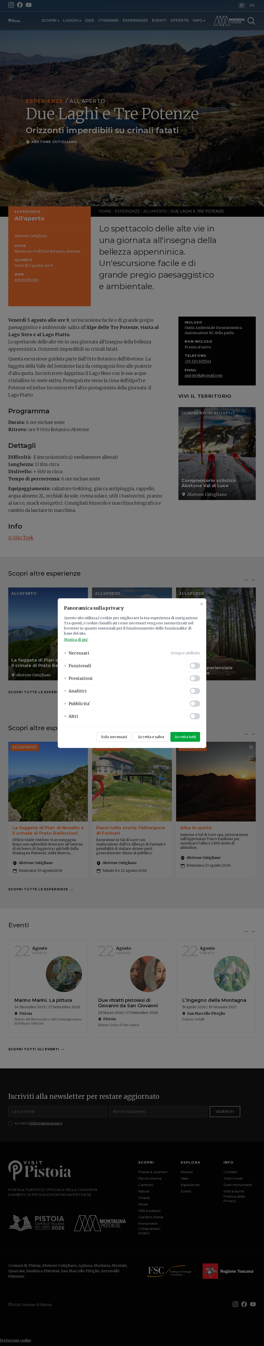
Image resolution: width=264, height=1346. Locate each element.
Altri (73, 716)
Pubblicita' (79, 703)
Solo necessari (114, 737)
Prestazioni (81, 678)
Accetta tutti (185, 737)
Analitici (78, 691)
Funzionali (80, 665)
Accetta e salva (151, 737)
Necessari (79, 653)
